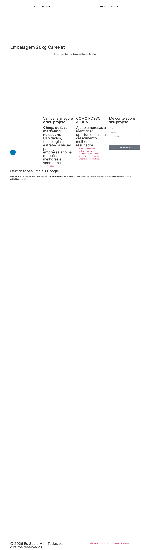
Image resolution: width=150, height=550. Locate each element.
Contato (114, 6)
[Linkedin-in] (13, 152)
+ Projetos (104, 6)
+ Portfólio (46, 6)
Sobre (36, 6)
